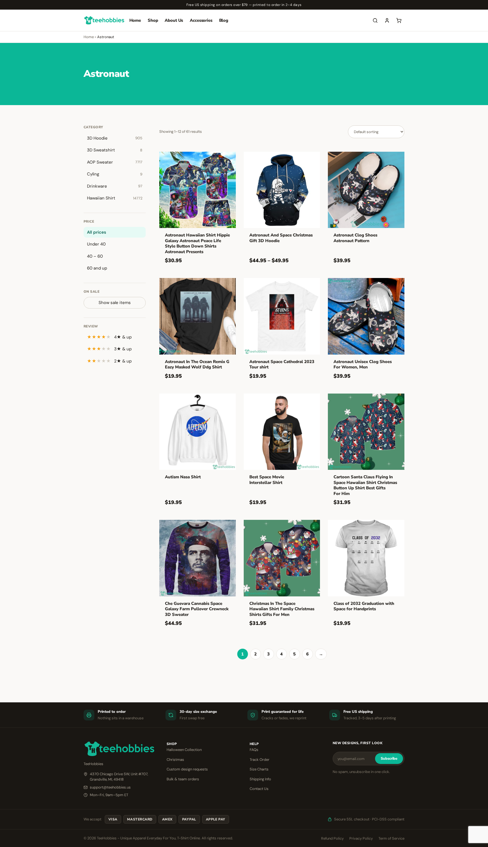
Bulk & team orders (183, 779)
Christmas (175, 759)
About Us (174, 20)
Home (135, 20)
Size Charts (259, 769)
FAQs (254, 749)
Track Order (259, 759)
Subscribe (389, 758)
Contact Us (259, 788)
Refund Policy (332, 838)
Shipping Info (260, 779)
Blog (223, 20)
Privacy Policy (361, 838)
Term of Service (391, 838)
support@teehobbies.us (110, 787)
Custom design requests (187, 769)
